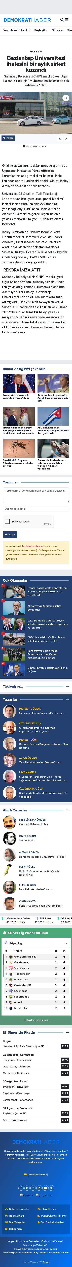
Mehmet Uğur (28, 740)
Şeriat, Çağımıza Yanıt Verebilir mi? (41, 905)
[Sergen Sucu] (9, 887)
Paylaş (10, 138)
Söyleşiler (41, 30)
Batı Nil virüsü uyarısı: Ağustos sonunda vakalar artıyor (18, 463)
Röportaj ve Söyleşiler (28, 1241)
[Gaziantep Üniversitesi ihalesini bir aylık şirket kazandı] (36, 113)
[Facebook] (21, 1188)
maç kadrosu (40, 1252)
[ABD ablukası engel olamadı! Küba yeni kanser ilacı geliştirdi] (53, 416)
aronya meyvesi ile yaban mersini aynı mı (35, 1249)
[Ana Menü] (66, 20)
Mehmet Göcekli (30, 709)
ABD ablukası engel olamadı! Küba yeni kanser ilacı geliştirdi (53, 431)
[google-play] (44, 1196)
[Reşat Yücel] (9, 871)
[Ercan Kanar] (9, 776)
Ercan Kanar (27, 772)
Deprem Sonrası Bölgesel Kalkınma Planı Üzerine (43, 746)
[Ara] (62, 20)
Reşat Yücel (27, 867)
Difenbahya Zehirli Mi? (35, 1245)
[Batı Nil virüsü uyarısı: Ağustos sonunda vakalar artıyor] (19, 448)
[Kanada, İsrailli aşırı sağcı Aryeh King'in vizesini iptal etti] (53, 383)
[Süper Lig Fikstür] (67, 1032)
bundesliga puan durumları (17, 1252)
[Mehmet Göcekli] (9, 711)
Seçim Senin (26, 840)
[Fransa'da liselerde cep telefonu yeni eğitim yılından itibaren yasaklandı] (53, 448)
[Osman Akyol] (9, 903)
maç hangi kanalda (59, 1252)
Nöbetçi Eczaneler (19, 1209)
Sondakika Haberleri (16, 30)
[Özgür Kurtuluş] (9, 727)
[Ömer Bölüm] (9, 838)
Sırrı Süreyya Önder (32, 820)
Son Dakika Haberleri (52, 1222)
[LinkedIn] (39, 1188)
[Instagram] (33, 1188)
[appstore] (26, 1196)
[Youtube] (45, 1188)
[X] (27, 1188)
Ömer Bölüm (27, 836)
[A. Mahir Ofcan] (9, 854)
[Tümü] (67, 686)
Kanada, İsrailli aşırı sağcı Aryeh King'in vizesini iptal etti (53, 398)
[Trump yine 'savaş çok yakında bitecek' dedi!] (19, 383)
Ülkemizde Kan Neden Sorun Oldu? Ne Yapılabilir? (43, 795)
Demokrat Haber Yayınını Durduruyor (41, 713)
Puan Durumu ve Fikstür (53, 1216)
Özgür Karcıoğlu (31, 789)
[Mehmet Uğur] (9, 743)
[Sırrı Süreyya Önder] (9, 822)
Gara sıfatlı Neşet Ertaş (33, 824)
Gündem (57, 30)
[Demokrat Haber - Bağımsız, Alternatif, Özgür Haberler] (27, 20)
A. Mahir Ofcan (29, 852)
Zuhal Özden (28, 758)
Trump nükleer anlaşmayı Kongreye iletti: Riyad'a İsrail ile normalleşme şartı (18, 431)
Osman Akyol (28, 901)
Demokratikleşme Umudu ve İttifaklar (42, 856)
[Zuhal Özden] (9, 760)
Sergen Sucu (27, 885)
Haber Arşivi (15, 1229)
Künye (10, 1241)
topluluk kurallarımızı (33, 546)
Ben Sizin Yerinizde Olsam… (36, 889)
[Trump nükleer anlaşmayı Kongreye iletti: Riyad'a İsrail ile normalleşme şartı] (19, 416)
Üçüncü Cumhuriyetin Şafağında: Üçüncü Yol (39, 873)
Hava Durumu (49, 1209)
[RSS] (51, 1188)
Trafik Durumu (16, 1216)
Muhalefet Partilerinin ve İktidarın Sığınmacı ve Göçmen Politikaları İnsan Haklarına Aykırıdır (43, 778)
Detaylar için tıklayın (36, 1020)
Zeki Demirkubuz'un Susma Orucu (40, 762)
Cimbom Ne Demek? (52, 1241)
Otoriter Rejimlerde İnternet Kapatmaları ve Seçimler (37, 730)
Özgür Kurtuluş (30, 723)
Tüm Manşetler (17, 1222)
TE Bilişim (44, 1262)
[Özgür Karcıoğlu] (9, 792)
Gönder (10, 534)
